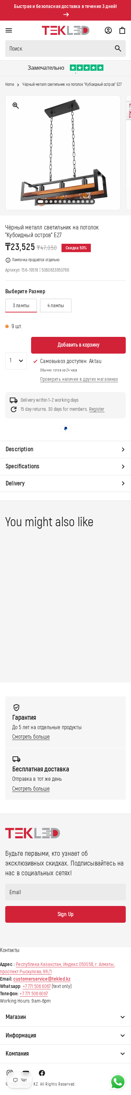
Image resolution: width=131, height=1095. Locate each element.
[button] (9, 30)
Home (9, 85)
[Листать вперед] (120, 153)
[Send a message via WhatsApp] (118, 1082)
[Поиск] (118, 48)
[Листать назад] (11, 153)
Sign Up (65, 914)
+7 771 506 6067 (37, 986)
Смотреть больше (31, 736)
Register (96, 409)
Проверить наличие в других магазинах (79, 379)
